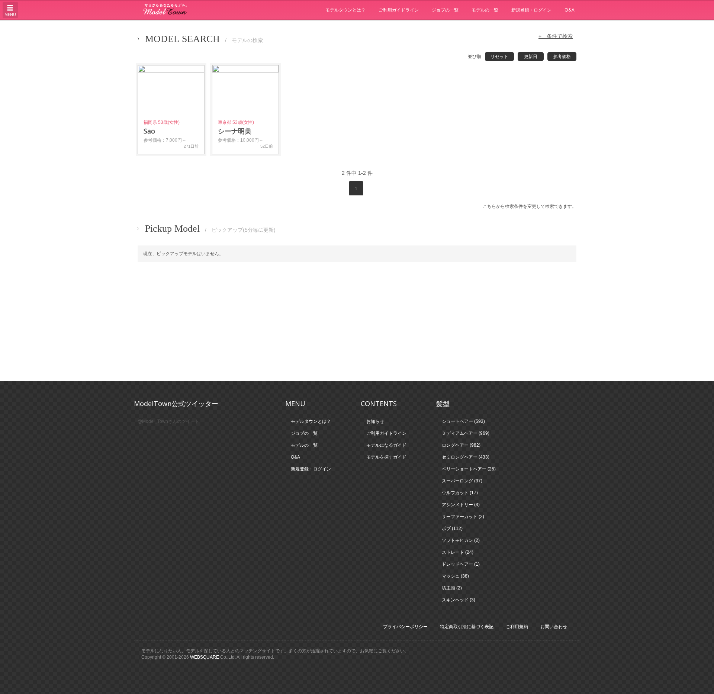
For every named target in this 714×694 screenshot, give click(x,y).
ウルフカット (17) (460, 492)
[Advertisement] (357, 322)
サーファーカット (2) (463, 516)
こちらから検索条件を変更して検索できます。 (529, 206)
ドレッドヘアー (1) (461, 564)
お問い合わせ (553, 626)
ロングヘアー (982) (461, 445)
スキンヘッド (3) (458, 600)
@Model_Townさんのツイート (168, 421)
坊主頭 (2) (452, 588)
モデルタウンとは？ (345, 10)
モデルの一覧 (485, 10)
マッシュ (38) (455, 576)
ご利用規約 (517, 626)
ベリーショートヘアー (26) (469, 469)
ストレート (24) (457, 552)
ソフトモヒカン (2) (461, 540)
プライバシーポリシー (405, 626)
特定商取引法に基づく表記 (466, 626)
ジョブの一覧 (445, 10)
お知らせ (375, 421)
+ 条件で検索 (555, 36)
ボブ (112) (452, 528)
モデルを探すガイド (386, 457)
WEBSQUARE (204, 657)
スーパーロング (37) (462, 480)
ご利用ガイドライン (399, 10)
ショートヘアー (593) (463, 421)
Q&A (570, 10)
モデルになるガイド (386, 445)
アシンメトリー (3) (461, 504)
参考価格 (562, 56)
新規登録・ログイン (531, 10)
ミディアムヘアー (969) (465, 433)
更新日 (530, 56)
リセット (499, 56)
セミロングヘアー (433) (465, 457)
